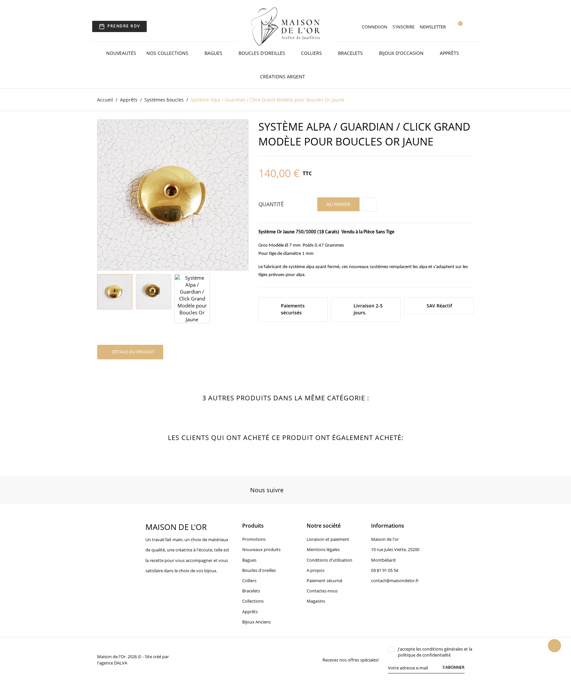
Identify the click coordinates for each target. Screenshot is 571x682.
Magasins (316, 601)
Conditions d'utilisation (329, 560)
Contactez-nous (322, 591)
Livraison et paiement (328, 539)
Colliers (312, 53)
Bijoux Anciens (256, 622)
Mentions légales (323, 549)
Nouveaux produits (261, 549)
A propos (315, 570)
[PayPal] (212, 659)
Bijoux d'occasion (402, 53)
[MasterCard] (205, 659)
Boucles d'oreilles (262, 53)
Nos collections (168, 53)
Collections (253, 601)
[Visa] (197, 659)
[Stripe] (220, 659)
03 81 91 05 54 (384, 570)
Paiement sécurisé (324, 580)
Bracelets (351, 53)
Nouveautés (121, 53)
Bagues (214, 53)
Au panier (338, 204)
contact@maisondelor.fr (395, 580)
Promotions (254, 539)
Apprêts (450, 53)
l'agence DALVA (112, 663)
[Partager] (369, 205)
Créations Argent (283, 76)
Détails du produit (132, 352)
